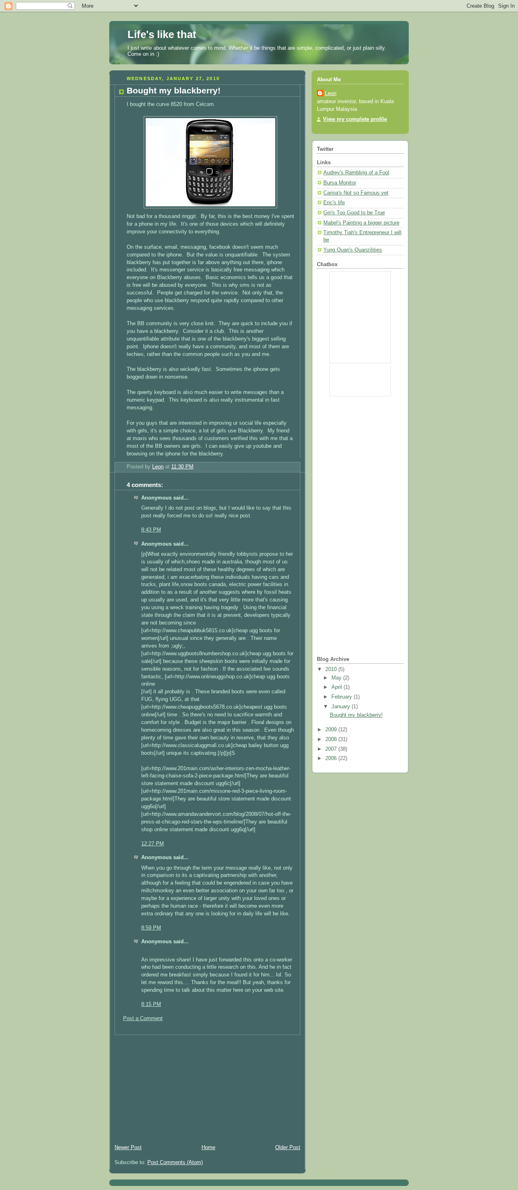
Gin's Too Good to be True (354, 213)
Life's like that (161, 34)
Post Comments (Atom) (175, 1162)
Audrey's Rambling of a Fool (356, 173)
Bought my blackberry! (356, 715)
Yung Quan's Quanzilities (352, 250)
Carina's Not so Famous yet (355, 193)
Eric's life (334, 202)
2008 (331, 739)
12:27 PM (152, 844)
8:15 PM (151, 1004)
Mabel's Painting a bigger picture (361, 223)
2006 (331, 758)
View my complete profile (355, 119)
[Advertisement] (170, 1085)
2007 (331, 749)
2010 (331, 669)
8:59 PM (151, 928)
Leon (330, 93)
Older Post (287, 1147)
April (337, 687)
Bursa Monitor (339, 183)
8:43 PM (151, 530)
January (341, 706)
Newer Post (128, 1147)
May (337, 678)
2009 (331, 730)
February (342, 697)
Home (208, 1147)
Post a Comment (143, 1018)
